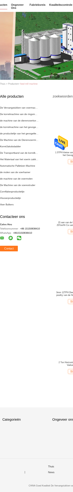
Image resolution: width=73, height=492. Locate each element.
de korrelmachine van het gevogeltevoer (19, 127)
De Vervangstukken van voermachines (19, 107)
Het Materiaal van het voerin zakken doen (19, 159)
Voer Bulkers (7, 204)
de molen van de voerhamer (15, 172)
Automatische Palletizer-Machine (17, 165)
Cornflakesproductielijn (12, 191)
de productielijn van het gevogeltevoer (19, 133)
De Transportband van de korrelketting (19, 152)
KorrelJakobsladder (10, 146)
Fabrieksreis (37, 4)
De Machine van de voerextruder (17, 185)
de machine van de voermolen (16, 178)
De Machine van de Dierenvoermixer (19, 140)
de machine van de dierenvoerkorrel (19, 120)
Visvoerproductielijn (10, 198)
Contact (9, 248)
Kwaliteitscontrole (60, 4)
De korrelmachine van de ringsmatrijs (19, 114)
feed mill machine (29, 84)
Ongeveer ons (17, 6)
